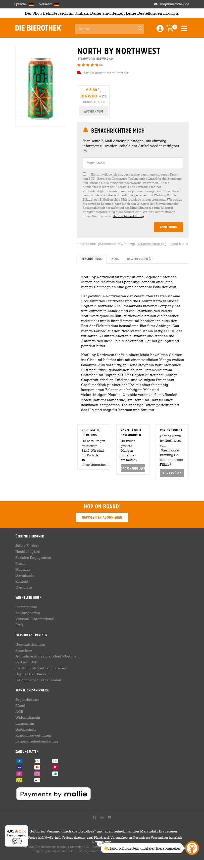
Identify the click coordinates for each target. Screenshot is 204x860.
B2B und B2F (26, 662)
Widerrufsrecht (27, 717)
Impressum (24, 723)
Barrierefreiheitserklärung (36, 741)
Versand (22, 619)
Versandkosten (149, 244)
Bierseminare (26, 607)
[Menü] (25, 828)
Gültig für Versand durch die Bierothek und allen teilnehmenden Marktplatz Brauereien (102, 831)
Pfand (173, 244)
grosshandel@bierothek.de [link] (133, 468)
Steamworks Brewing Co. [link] (95, 58)
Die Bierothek (38, 28)
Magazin (22, 569)
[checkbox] (133, 195)
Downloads (24, 575)
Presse (20, 563)
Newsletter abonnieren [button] (102, 517)
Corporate (23, 587)
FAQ (19, 625)
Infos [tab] (115, 259)
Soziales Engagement (33, 558)
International (43, 619)
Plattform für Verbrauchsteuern (41, 668)
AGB (19, 711)
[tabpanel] (133, 342)
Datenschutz (25, 729)
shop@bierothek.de (174, 4)
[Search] (138, 29)
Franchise (23, 650)
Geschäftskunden (30, 644)
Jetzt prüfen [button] (172, 473)
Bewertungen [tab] (140, 259)
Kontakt (21, 581)
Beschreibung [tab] (91, 259)
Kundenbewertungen (33, 735)
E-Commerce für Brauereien (38, 680)
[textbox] (133, 162)
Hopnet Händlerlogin (33, 674)
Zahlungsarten (27, 613)
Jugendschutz (27, 700)
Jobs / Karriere (27, 546)
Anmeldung (168, 227)
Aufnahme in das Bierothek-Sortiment (47, 656)
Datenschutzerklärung (128, 216)
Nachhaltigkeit (27, 552)
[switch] (17, 841)
